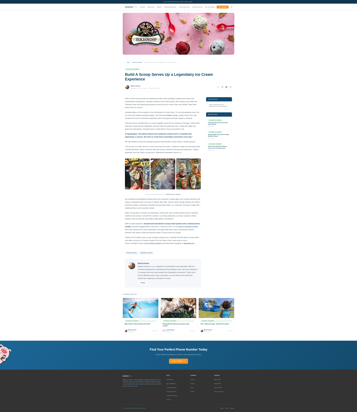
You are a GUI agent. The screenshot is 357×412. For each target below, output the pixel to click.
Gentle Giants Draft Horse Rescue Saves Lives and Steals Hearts (217, 147)
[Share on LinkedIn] (226, 87)
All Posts (142, 7)
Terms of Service (218, 391)
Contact (192, 391)
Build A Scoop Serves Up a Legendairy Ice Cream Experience (218, 105)
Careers (192, 383)
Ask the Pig (151, 7)
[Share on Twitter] (222, 87)
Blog (128, 62)
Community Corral (184, 7)
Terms (226, 408)
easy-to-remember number (188, 227)
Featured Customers (170, 7)
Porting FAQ (217, 383)
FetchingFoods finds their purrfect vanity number (218, 123)
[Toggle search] (231, 6)
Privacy (221, 408)
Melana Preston (136, 86)
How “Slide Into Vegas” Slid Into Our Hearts (215, 324)
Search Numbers (177, 361)
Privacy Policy (218, 387)
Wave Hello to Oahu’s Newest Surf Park (137, 324)
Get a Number (222, 7)
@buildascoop (189, 243)
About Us (192, 379)
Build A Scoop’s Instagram (173, 194)
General (159, 7)
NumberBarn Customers (146, 252)
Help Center (217, 379)
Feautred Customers (131, 252)
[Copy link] (230, 87)
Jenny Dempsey (170, 330)
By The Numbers (210, 7)
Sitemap (232, 408)
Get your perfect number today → (184, 1)
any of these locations (154, 243)
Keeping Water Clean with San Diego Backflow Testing (218, 135)
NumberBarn (132, 134)
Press (192, 387)
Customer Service (197, 7)
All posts (143, 282)
